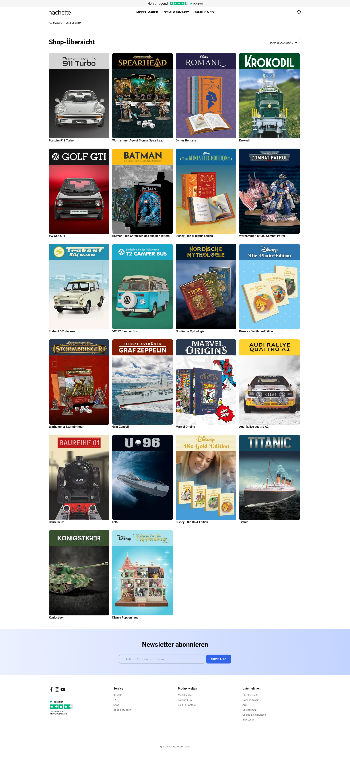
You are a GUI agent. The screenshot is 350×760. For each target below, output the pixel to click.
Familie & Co (204, 12)
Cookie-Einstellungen (254, 714)
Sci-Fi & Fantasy (187, 704)
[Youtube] (62, 691)
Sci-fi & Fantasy (176, 12)
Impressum (248, 719)
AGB (245, 704)
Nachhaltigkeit (250, 699)
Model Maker (147, 12)
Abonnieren (219, 658)
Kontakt (117, 695)
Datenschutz (249, 709)
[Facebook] (52, 691)
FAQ (115, 699)
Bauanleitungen (122, 709)
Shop (116, 704)
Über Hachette (250, 695)
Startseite (57, 23)
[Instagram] (57, 691)
